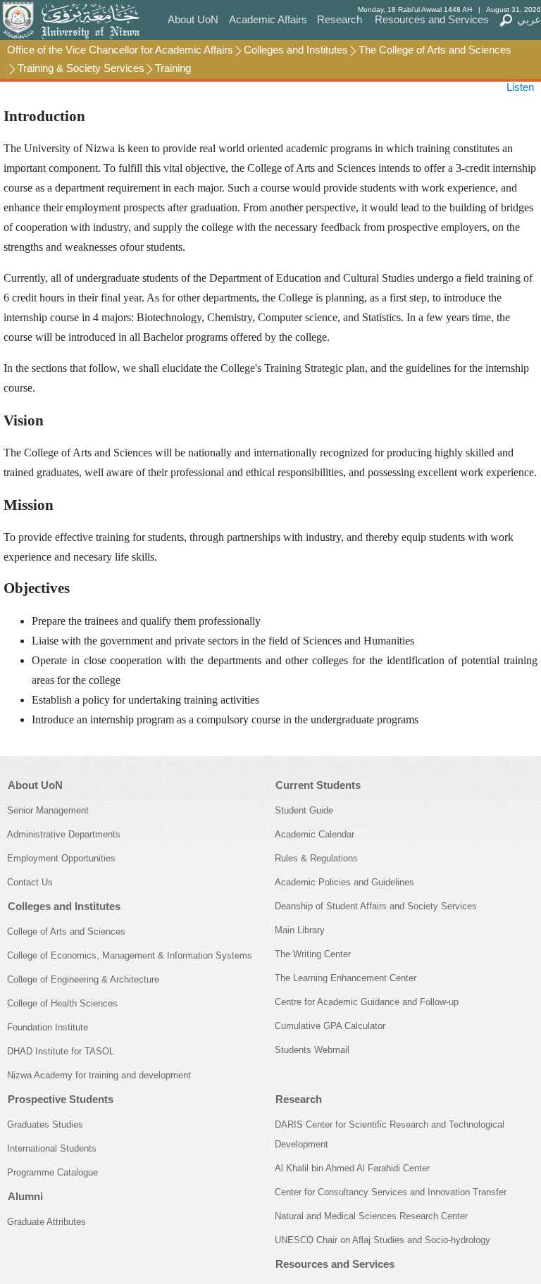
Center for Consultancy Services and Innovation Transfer (390, 1192)
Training (173, 68)
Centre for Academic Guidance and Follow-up (367, 1002)
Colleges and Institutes (296, 50)
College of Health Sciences (62, 1003)
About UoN (193, 19)
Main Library (300, 930)
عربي (529, 19)
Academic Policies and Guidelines (344, 882)
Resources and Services (432, 19)
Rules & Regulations (316, 858)
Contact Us (30, 882)
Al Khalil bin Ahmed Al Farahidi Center (352, 1168)
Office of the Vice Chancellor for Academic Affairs (120, 50)
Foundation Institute (47, 1027)
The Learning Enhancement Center (345, 978)
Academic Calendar (314, 834)
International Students (52, 1148)
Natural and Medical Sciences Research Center (371, 1216)
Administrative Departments (63, 834)
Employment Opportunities (61, 858)
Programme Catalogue (52, 1172)
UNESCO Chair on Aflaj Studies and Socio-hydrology (382, 1240)
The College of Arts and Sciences (435, 50)
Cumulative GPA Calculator (330, 1026)
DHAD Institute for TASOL (60, 1051)
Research (339, 19)
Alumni (25, 1196)
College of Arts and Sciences (66, 931)
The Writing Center (313, 954)
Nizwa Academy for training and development (99, 1075)
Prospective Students (60, 1099)
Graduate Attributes (46, 1221)
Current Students (318, 785)
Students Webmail (312, 1050)
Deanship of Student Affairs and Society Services (376, 906)
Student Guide (304, 810)
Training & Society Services (81, 68)
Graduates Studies (45, 1124)
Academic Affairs (268, 19)
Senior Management (48, 810)
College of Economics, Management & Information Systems (129, 955)
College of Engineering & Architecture (83, 979)
